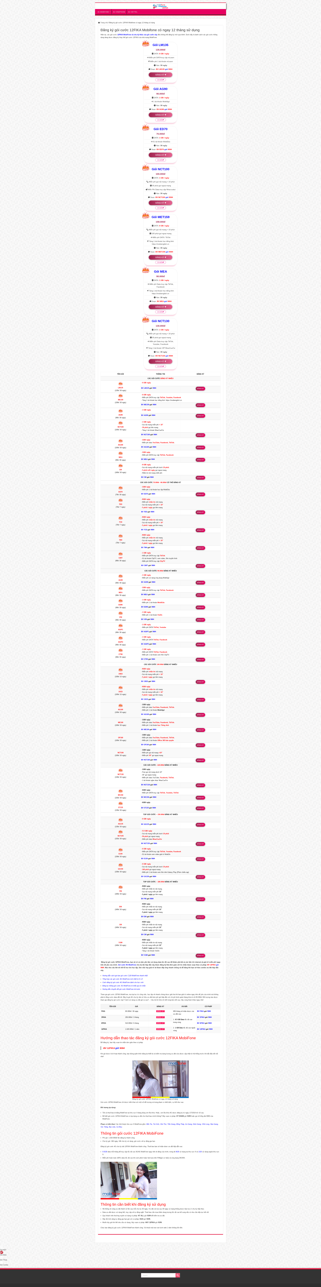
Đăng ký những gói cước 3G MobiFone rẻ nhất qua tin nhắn (124, 986)
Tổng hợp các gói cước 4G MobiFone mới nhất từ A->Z (122, 979)
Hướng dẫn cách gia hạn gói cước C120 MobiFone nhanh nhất (125, 976)
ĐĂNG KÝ (160, 75)
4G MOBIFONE (103, 12)
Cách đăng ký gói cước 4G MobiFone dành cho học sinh (122, 982)
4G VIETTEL (132, 12)
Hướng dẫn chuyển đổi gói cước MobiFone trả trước (121, 989)
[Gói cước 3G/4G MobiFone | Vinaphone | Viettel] (160, 6)
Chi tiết (159, 80)
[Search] (178, 1275)
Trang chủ (104, 23)
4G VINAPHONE (119, 12)
